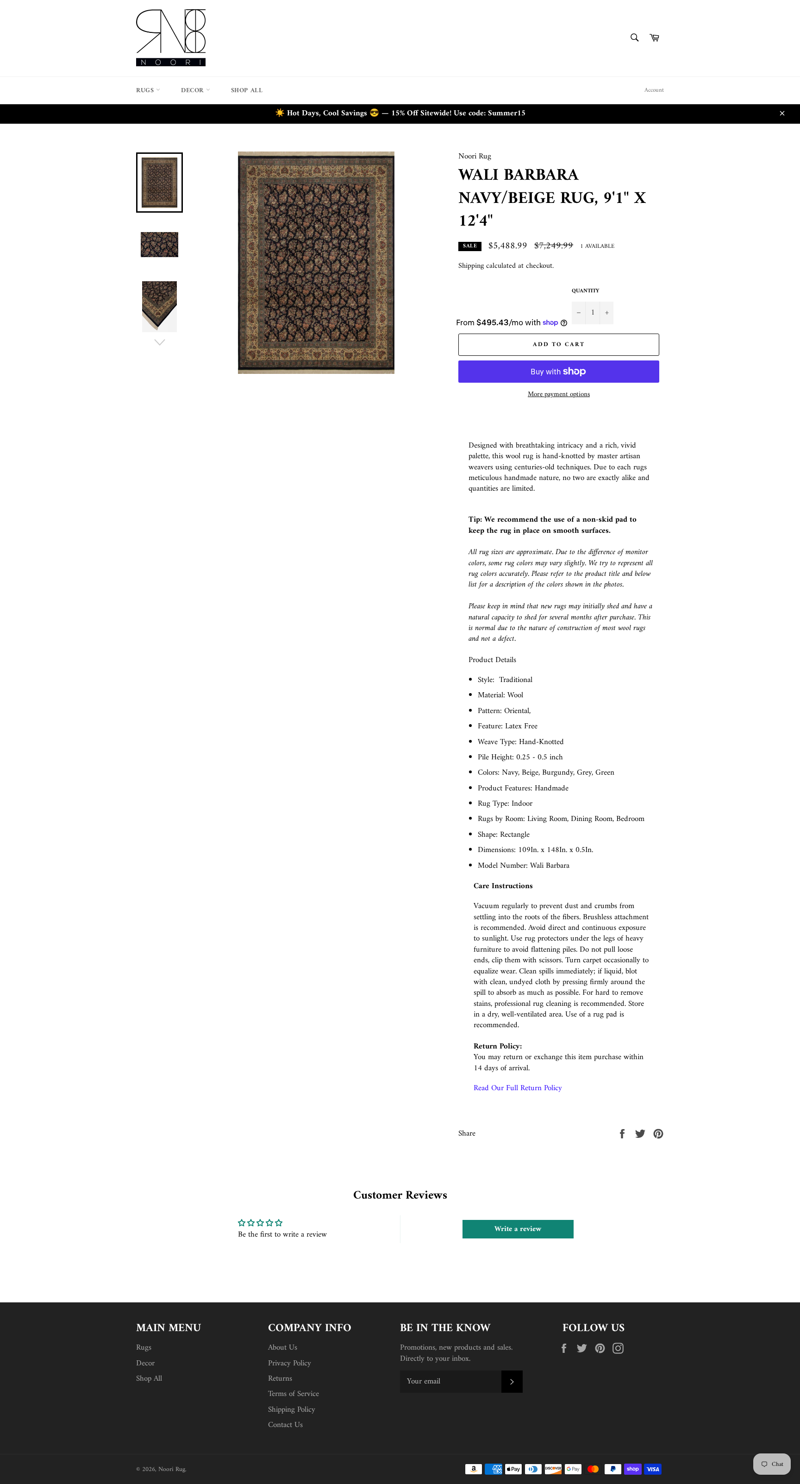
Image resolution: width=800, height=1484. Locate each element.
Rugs (146, 90)
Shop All (247, 90)
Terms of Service (293, 1394)
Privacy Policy (289, 1363)
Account (654, 90)
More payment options (559, 395)
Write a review (517, 1229)
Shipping (471, 265)
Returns (280, 1379)
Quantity (585, 292)
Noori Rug (171, 1469)
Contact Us (285, 1425)
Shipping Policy (291, 1410)
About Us (282, 1348)
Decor (193, 90)
